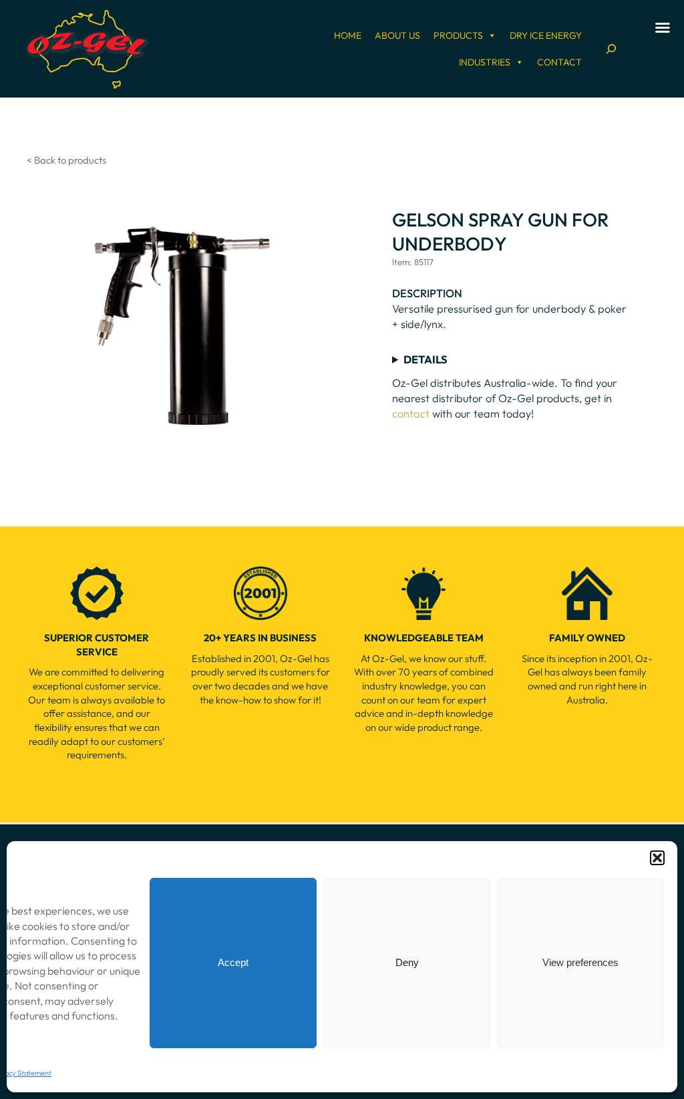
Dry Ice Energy (546, 35)
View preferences (580, 962)
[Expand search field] (610, 49)
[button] (657, 858)
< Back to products (66, 160)
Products (458, 35)
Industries (484, 62)
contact (411, 413)
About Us (397, 35)
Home (347, 35)
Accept (233, 962)
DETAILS (425, 359)
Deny (407, 962)
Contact (559, 62)
